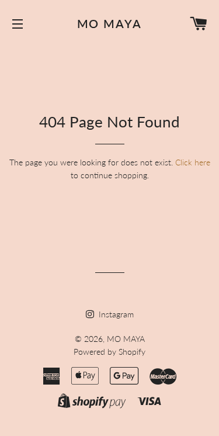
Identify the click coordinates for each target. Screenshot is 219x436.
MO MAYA (109, 23)
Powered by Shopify (109, 352)
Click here (192, 162)
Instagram (115, 314)
